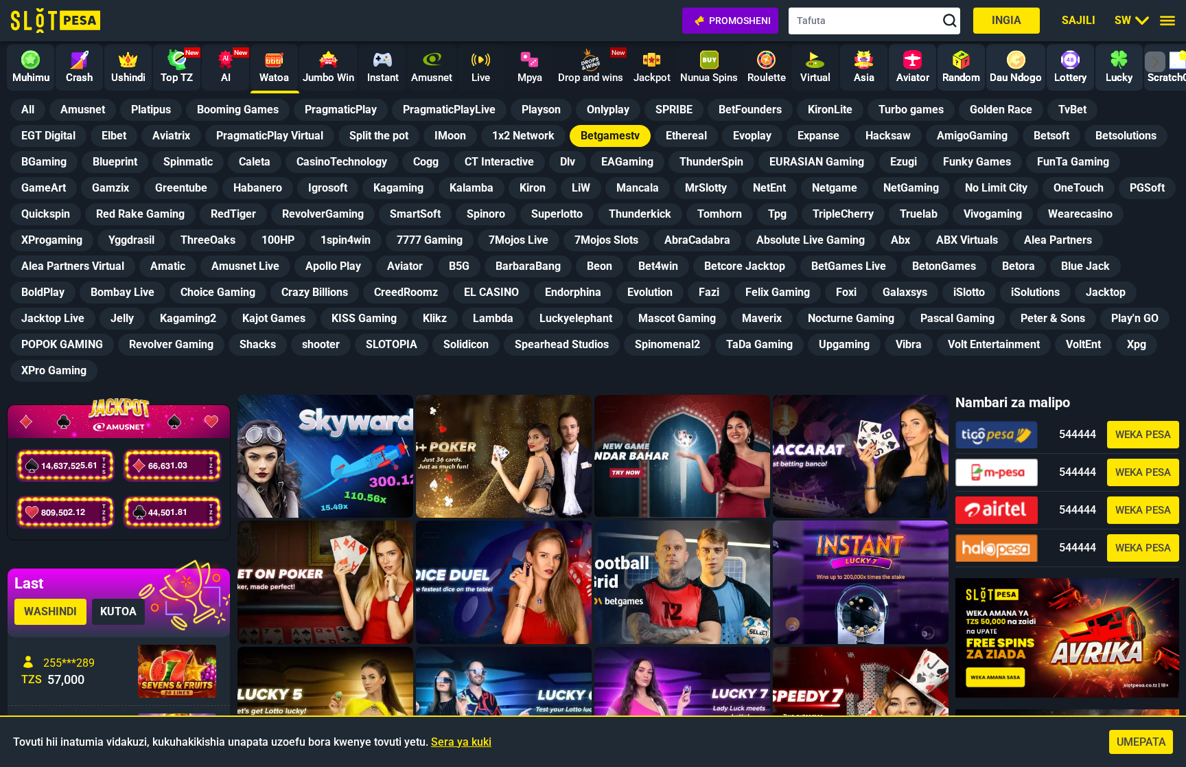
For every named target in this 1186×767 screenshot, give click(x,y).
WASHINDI (50, 611)
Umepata (1141, 741)
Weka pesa (1143, 434)
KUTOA (118, 611)
